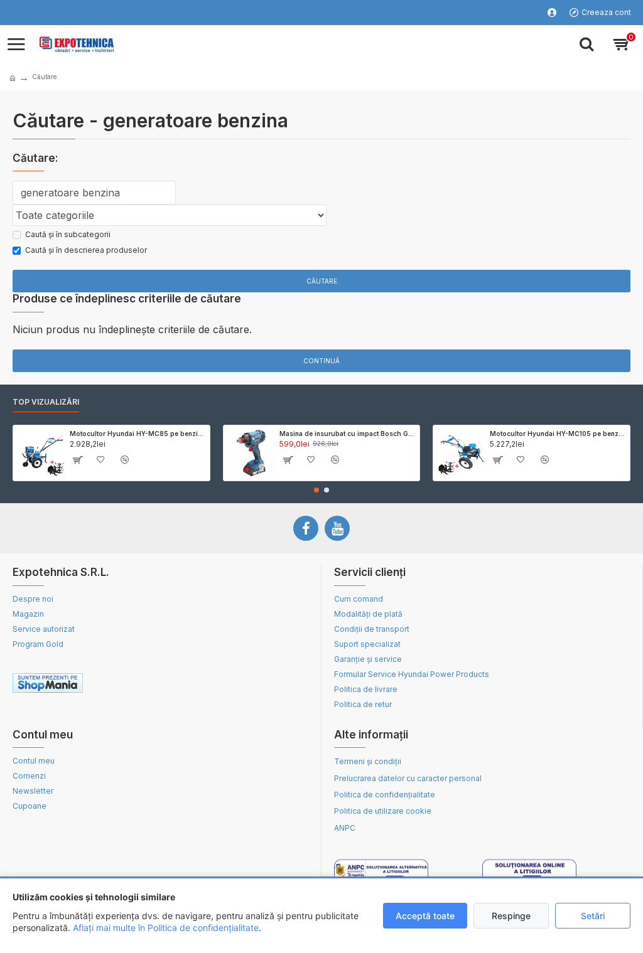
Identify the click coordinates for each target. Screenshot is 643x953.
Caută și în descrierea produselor (86, 250)
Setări (593, 915)
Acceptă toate (425, 915)
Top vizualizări (46, 402)
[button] (316, 489)
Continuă (321, 361)
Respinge (511, 915)
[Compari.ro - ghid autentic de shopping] (234, 685)
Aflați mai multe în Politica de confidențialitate (166, 927)
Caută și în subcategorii (68, 234)
